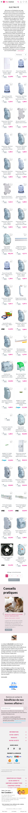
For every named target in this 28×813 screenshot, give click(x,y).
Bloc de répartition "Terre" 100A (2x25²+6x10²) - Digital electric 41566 (21, 376)
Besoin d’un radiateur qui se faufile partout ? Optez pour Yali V (14, 615)
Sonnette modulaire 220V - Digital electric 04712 (7, 402)
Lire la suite (21, 50)
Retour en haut (14, 580)
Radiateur (6, 618)
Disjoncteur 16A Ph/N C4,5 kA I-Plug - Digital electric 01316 (21, 97)
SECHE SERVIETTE (14, 781)
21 (17, 576)
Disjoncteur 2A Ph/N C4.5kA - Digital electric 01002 (21, 274)
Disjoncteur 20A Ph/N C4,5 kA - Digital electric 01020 (7, 122)
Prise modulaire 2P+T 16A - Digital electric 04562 (21, 532)
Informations (14, 732)
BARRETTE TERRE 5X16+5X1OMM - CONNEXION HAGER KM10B (21, 403)
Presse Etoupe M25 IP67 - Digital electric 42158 (21, 198)
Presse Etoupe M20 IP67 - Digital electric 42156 (7, 97)
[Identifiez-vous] (21, 2)
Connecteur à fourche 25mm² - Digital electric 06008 (7, 428)
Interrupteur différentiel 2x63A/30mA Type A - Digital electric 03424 (21, 429)
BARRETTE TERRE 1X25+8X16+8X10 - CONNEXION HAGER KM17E (7, 456)
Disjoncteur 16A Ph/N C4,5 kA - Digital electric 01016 (21, 148)
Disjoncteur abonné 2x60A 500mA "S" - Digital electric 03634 (21, 455)
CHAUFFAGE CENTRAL (14, 786)
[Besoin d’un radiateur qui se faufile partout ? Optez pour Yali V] (14, 604)
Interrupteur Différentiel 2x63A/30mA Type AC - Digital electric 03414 (21, 560)
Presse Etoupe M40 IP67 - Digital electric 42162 (7, 274)
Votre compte (14, 735)
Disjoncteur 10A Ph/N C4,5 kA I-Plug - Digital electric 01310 (7, 148)
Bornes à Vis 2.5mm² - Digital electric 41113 (6, 197)
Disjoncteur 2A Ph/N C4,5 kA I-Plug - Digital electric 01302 (21, 223)
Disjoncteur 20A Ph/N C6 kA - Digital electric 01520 (7, 223)
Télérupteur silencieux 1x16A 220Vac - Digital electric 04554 (7, 533)
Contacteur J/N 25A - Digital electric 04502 (7, 480)
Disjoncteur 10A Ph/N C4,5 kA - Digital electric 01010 (7, 173)
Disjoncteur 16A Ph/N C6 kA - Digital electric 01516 (21, 324)
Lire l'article (8, 629)
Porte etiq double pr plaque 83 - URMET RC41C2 (21, 506)
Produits (14, 738)
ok (25, 708)
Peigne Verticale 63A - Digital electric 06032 (21, 298)
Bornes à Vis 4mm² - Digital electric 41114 (21, 122)
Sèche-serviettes (12, 618)
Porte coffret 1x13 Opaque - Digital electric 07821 (7, 72)
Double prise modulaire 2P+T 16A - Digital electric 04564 (6, 375)
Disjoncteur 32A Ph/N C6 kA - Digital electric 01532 (21, 481)
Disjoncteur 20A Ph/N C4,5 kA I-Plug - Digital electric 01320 (21, 173)
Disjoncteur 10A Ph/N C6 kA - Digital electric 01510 (7, 350)
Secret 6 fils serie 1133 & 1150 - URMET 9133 (7, 324)
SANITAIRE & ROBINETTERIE (14, 783)
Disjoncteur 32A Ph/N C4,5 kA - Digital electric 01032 (7, 299)
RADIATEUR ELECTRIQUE (14, 778)
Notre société (14, 740)
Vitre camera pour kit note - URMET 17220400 (7, 558)
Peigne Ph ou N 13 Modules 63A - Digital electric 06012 (21, 248)
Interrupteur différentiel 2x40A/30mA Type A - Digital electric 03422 (7, 249)
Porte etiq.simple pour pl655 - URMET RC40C (7, 506)
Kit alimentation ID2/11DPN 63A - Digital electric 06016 (21, 350)
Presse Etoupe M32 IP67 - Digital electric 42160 (21, 72)
